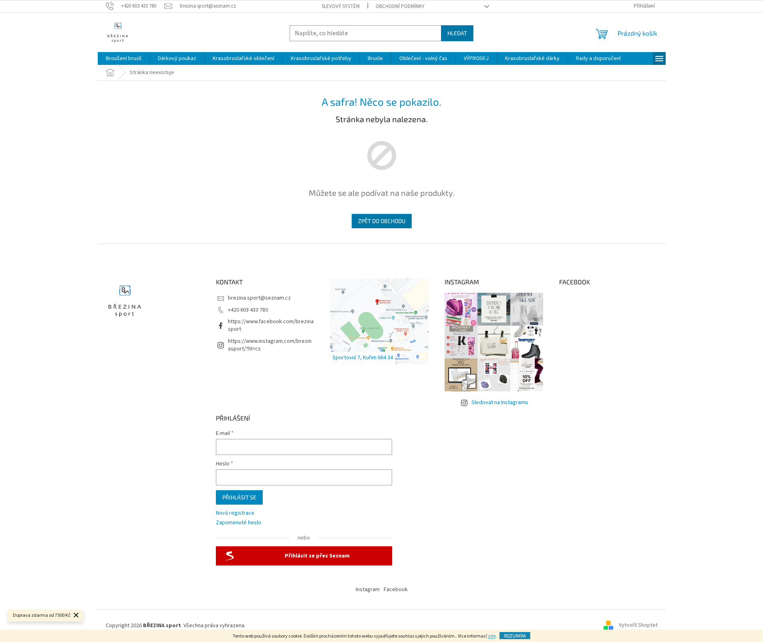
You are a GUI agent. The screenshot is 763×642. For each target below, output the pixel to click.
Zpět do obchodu (381, 220)
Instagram (368, 590)
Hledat (457, 33)
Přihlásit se (239, 497)
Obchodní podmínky (400, 6)
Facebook (396, 590)
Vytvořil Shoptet (638, 626)
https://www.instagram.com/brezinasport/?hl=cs (270, 345)
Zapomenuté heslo (238, 523)
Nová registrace (235, 513)
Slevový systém (341, 6)
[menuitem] (123, 58)
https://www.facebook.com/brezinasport (271, 325)
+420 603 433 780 (248, 310)
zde (491, 636)
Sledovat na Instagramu (499, 402)
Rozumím (515, 635)
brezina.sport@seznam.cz (259, 298)
